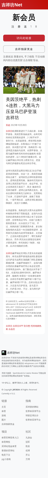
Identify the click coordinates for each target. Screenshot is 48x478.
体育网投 (6, 441)
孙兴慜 (27, 325)
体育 (4, 411)
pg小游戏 (6, 459)
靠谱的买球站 (8, 450)
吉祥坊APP (18, 325)
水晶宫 (12, 329)
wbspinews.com (31, 363)
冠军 (28, 441)
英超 (8, 125)
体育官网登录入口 (10, 437)
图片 (4, 419)
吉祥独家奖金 (24, 49)
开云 (28, 454)
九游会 (29, 437)
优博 (28, 450)
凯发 (28, 446)
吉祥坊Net (12, 5)
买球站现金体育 (9, 446)
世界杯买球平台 (33, 411)
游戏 (4, 415)
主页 (4, 406)
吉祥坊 (9, 130)
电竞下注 (6, 454)
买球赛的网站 (32, 406)
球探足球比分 (32, 415)
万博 (28, 459)
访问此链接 (24, 38)
